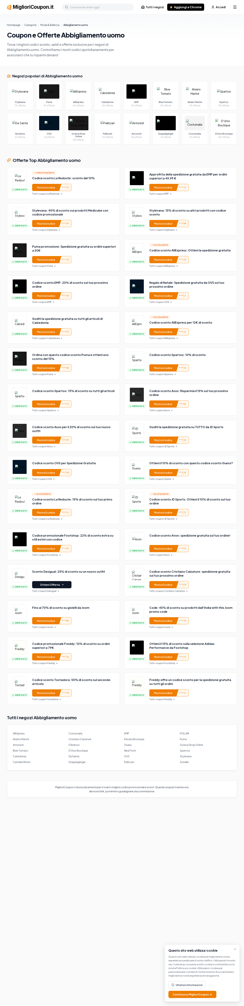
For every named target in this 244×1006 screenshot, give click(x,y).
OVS (127, 756)
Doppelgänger (77, 762)
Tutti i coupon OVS (159, 302)
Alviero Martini (21, 739)
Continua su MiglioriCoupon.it (192, 994)
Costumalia (75, 733)
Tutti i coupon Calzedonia (46, 338)
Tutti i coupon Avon (159, 555)
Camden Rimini (21, 762)
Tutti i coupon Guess (160, 479)
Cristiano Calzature (80, 739)
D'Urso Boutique (78, 750)
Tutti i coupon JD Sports (162, 446)
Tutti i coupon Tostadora (45, 699)
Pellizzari (129, 762)
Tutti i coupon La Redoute (45, 193)
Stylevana (185, 756)
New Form (130, 750)
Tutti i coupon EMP (159, 193)
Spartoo (185, 750)
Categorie (30, 24)
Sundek (184, 762)
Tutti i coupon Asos (159, 410)
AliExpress (19, 733)
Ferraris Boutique (134, 739)
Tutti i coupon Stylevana (44, 230)
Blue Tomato (20, 750)
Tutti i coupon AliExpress (162, 266)
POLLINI (184, 733)
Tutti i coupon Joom (42, 627)
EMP (126, 733)
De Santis (74, 756)
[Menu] (235, 7)
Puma (183, 739)
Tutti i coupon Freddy (43, 663)
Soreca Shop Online (191, 744)
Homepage (13, 24)
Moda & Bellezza (49, 24)
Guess (128, 744)
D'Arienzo (74, 744)
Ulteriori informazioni (189, 985)
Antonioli (18, 744)
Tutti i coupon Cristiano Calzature (167, 591)
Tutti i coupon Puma (42, 266)
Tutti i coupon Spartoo (161, 374)
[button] (63, 183)
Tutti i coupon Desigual (44, 591)
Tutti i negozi (155, 7)
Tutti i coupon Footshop (45, 555)
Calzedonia (19, 756)
